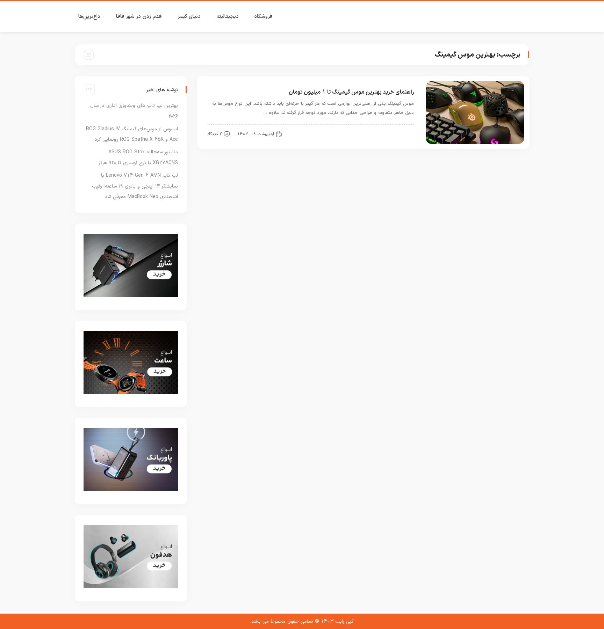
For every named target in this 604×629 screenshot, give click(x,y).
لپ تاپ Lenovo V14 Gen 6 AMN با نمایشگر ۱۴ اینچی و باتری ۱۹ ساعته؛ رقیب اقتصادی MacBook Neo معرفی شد (135, 186)
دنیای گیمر (189, 17)
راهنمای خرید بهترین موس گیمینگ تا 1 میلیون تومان (351, 92)
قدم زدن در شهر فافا (139, 17)
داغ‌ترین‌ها (89, 17)
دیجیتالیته (227, 17)
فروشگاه (263, 17)
